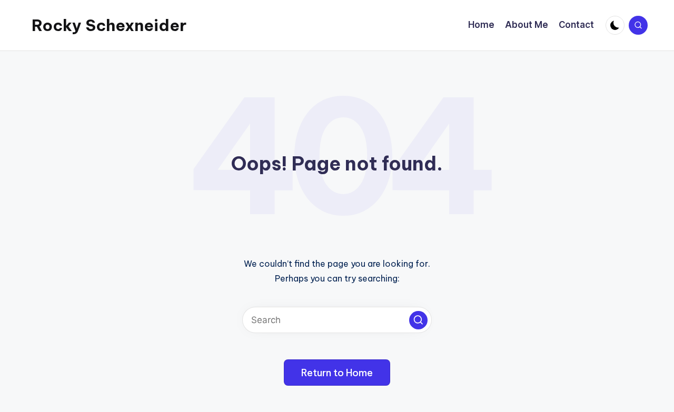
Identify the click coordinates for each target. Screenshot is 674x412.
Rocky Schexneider (109, 25)
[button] (418, 320)
